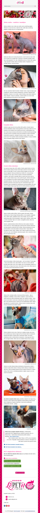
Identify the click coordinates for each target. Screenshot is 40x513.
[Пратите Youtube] (7, 506)
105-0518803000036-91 (30, 511)
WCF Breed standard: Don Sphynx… (14, 446)
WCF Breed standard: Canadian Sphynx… (15, 444)
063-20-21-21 (11, 496)
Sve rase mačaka (20, 472)
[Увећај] (34, 32)
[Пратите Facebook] (4, 506)
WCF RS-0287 (17, 511)
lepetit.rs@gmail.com (12, 499)
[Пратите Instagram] (9, 506)
